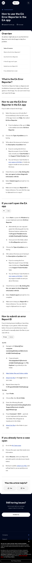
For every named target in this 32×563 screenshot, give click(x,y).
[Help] (3, 3)
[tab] (4, 210)
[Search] (28, 3)
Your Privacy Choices (16, 560)
